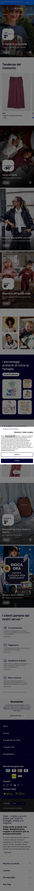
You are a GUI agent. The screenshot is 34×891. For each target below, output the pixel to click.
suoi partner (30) (10, 436)
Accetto (17, 460)
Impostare (17, 454)
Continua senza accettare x (11, 429)
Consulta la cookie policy (8, 450)
